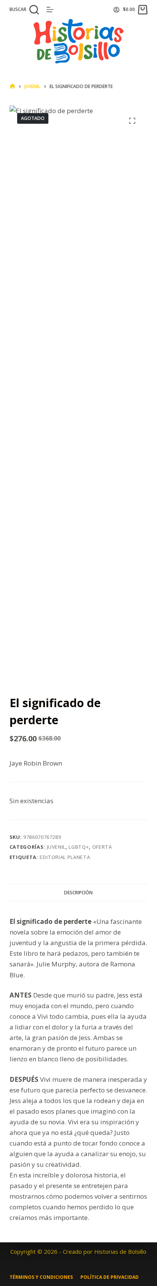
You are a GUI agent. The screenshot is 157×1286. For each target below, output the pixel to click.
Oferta (102, 846)
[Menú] (49, 9)
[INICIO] (12, 86)
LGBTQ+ (79, 846)
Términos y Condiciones (41, 1277)
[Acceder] (116, 10)
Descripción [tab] (78, 892)
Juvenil (56, 846)
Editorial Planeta (65, 857)
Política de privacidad (109, 1277)
